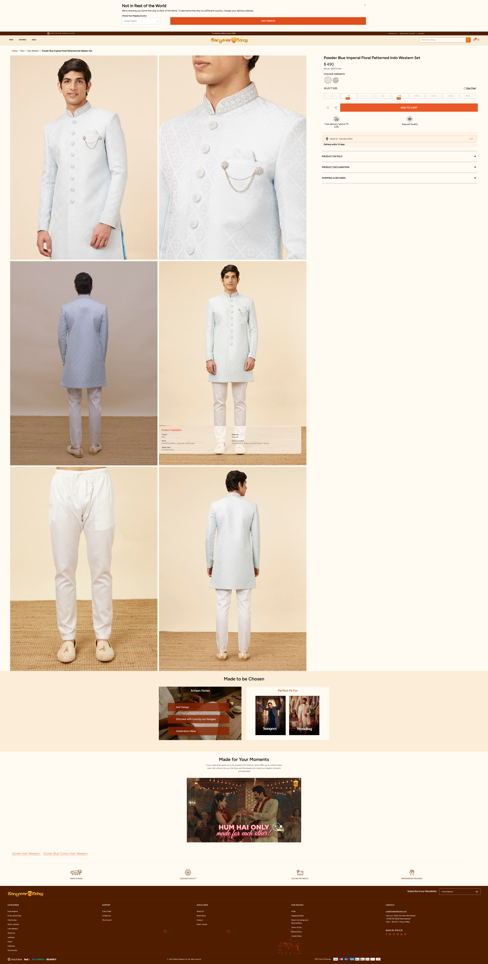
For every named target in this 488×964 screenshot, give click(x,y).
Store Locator (202, 924)
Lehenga (11, 937)
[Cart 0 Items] (478, 39)
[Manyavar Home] (229, 40)
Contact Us (106, 916)
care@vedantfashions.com (396, 911)
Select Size (330, 88)
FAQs (293, 911)
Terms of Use (296, 927)
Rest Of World (16, 959)
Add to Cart (409, 107)
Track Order (106, 911)
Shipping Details (297, 916)
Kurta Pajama (13, 911)
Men (22, 51)
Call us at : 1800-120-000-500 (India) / (401, 916)
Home (15, 51)
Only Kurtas (12, 920)
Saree (10, 941)
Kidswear (11, 946)
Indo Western (33, 51)
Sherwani (11, 933)
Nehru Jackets (13, 924)
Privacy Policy (296, 932)
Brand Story (201, 916)
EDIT (472, 139)
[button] (12, 40)
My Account (107, 920)
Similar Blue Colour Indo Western (66, 853)
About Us (200, 911)
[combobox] (445, 39)
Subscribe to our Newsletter (422, 891)
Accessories (12, 950)
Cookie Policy (296, 936)
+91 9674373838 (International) (398, 919)
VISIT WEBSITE (268, 21)
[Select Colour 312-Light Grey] (335, 80)
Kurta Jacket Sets (14, 916)
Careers (200, 920)
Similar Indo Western (26, 853)
